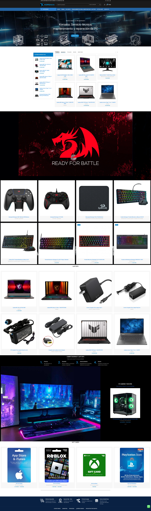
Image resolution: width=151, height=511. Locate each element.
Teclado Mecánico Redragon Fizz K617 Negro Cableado (56, 259)
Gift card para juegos (19, 485)
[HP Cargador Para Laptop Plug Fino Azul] (19, 331)
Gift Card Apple (19, 483)
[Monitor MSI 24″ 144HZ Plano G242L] (107, 65)
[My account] (104, 4)
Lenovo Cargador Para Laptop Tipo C (94, 307)
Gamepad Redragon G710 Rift (56, 217)
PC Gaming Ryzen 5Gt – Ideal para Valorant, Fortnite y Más (125, 419)
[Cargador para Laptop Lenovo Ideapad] (56, 331)
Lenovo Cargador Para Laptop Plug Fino (132, 307)
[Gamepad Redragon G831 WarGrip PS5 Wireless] (37, 96)
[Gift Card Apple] (19, 465)
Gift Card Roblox (56, 483)
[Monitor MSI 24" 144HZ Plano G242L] (37, 72)
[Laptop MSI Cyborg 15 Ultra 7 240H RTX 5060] (37, 78)
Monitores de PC (104, 76)
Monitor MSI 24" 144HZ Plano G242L (44, 71)
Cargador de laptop (96, 309)
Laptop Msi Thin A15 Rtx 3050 (19, 307)
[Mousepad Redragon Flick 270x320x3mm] (94, 198)
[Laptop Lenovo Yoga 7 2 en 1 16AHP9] (37, 90)
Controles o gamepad (19, 218)
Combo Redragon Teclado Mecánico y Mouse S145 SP (132, 217)
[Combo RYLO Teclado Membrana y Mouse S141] (18, 241)
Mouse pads (100, 218)
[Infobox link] (48, 363)
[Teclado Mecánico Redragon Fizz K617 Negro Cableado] (56, 241)
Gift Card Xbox (94, 483)
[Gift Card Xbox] (94, 465)
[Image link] (75, 143)
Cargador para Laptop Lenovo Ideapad (57, 350)
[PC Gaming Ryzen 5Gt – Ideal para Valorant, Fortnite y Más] (125, 403)
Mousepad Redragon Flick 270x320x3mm (94, 217)
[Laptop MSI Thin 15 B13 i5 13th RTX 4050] (37, 66)
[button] (1, 28)
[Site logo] (47, 4)
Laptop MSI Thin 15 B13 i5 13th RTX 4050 (45, 65)
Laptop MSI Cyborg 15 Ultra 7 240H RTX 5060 (46, 77)
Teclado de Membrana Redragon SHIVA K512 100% (132, 259)
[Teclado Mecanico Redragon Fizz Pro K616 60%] (94, 241)
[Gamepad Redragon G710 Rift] (56, 198)
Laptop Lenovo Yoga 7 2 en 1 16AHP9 (46, 89)
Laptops (65, 77)
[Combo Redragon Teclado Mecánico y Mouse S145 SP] (132, 198)
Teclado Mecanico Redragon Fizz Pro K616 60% (94, 259)
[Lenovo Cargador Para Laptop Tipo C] (94, 289)
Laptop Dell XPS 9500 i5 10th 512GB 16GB (46, 59)
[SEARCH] (100, 4)
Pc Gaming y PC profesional (125, 420)
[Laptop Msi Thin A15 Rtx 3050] (19, 289)
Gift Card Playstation (132, 483)
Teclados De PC (137, 218)
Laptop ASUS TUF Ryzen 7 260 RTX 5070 (45, 83)
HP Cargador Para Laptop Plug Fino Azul (19, 350)
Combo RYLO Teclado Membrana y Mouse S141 (19, 259)
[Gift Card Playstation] (132, 465)
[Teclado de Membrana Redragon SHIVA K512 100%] (132, 241)
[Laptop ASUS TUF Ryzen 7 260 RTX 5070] (37, 84)
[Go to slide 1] (124, 424)
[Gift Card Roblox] (56, 465)
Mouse (141, 218)
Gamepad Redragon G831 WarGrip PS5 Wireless (45, 95)
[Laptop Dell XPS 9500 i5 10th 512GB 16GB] (37, 60)
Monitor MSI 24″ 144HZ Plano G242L (107, 75)
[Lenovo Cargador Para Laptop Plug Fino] (132, 289)
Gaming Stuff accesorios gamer (92, 218)
